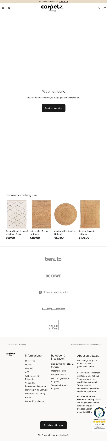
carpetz (15, 344)
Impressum (30, 361)
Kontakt (28, 364)
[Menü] (3, 8)
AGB (27, 372)
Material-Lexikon (58, 371)
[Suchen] (9, 8)
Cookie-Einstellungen (34, 401)
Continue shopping (53, 108)
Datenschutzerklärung (35, 393)
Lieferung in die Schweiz (36, 390)
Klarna (28, 397)
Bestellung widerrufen (53, 425)
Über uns (29, 368)
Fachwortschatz (58, 374)
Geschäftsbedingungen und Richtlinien (86, 344)
